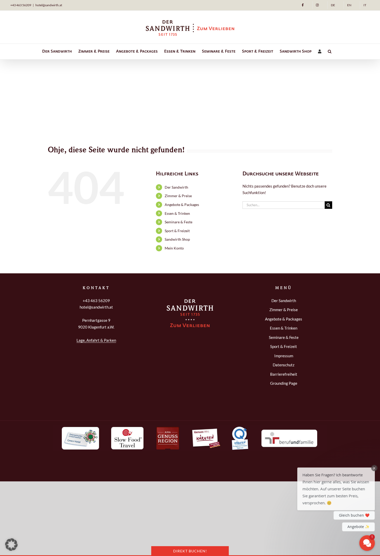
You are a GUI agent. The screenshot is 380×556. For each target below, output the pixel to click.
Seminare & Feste (178, 222)
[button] (329, 51)
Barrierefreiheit (283, 374)
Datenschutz (283, 364)
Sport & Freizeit (177, 231)
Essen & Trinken (177, 213)
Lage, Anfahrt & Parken (96, 340)
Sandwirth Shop (177, 239)
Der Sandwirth (176, 187)
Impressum (283, 355)
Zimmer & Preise (178, 196)
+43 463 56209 (20, 5)
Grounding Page (283, 383)
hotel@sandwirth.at (48, 5)
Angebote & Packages (182, 204)
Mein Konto (174, 248)
